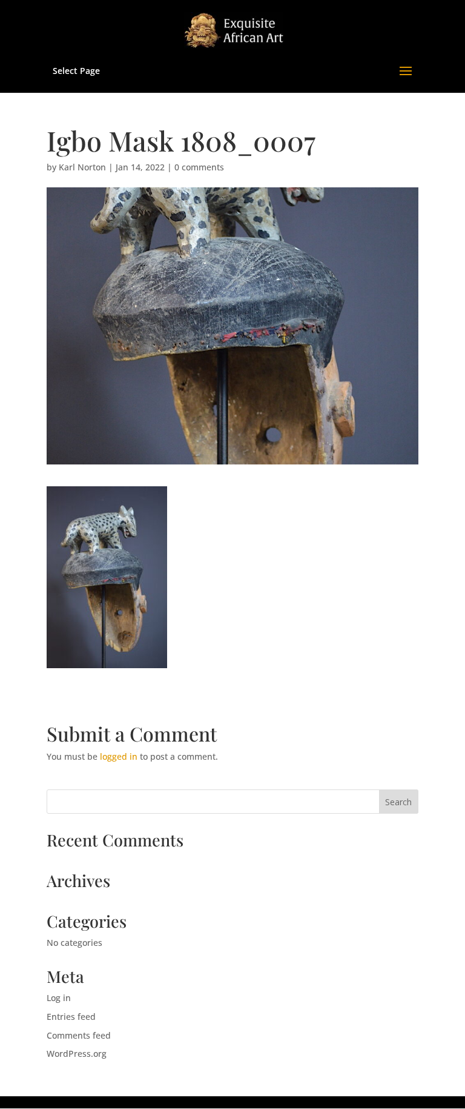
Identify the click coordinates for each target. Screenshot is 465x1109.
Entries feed (71, 1016)
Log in (59, 997)
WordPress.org (77, 1053)
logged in (118, 756)
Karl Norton (82, 167)
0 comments (199, 167)
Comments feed (79, 1035)
